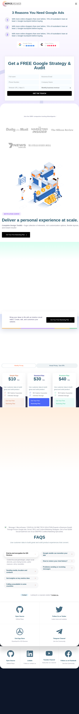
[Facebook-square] (65, 706)
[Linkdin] (29, 657)
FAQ (4, 690)
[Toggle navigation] (58, 3)
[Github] (72, 706)
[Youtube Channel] (49, 657)
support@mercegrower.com (40, 696)
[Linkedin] (69, 706)
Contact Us (6, 693)
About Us (6, 684)
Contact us (19, 684)
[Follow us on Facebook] (68, 657)
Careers (5, 687)
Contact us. (55, 595)
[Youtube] (76, 706)
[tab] (19, 365)
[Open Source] (10, 657)
